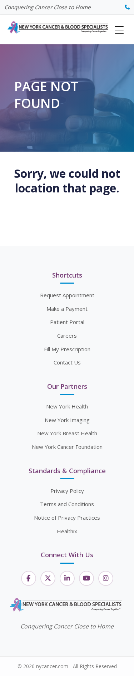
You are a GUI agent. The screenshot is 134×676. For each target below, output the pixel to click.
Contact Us (67, 362)
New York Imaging (67, 419)
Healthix (67, 531)
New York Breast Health (67, 433)
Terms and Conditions (67, 504)
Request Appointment (67, 295)
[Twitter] (47, 578)
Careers (67, 335)
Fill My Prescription (67, 349)
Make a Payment (67, 308)
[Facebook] (28, 578)
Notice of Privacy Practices (67, 517)
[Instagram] (105, 578)
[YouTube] (86, 578)
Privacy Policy (67, 490)
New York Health (67, 406)
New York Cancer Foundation (67, 446)
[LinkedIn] (67, 578)
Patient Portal (67, 321)
